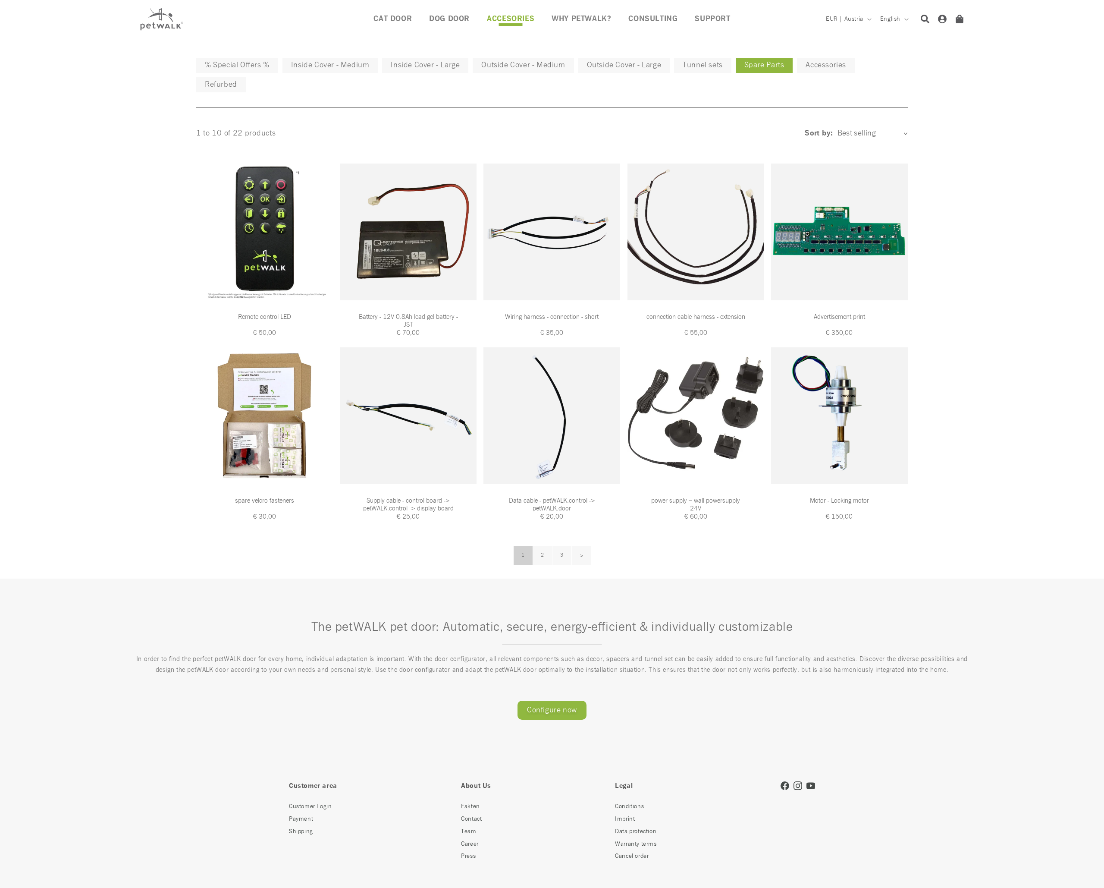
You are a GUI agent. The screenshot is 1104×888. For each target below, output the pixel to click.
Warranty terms (635, 844)
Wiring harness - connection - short (552, 317)
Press (468, 856)
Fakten (470, 806)
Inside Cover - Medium (330, 65)
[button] (510, 19)
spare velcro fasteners (264, 501)
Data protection (635, 831)
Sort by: (819, 133)
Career (470, 844)
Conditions (629, 806)
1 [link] (523, 555)
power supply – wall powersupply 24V (695, 505)
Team (468, 831)
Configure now (552, 710)
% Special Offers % (237, 65)
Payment (301, 819)
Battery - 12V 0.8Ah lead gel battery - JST (408, 321)
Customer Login (310, 806)
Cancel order (632, 856)
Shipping (301, 831)
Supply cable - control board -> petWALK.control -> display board (408, 505)
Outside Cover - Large (624, 65)
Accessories (826, 65)
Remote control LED (264, 317)
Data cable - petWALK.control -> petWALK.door (552, 505)
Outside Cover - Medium (523, 65)
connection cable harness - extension (695, 317)
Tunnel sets (703, 65)
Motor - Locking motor (839, 501)
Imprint (625, 819)
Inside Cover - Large (425, 65)
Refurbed (221, 84)
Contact (471, 819)
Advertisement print (839, 317)
